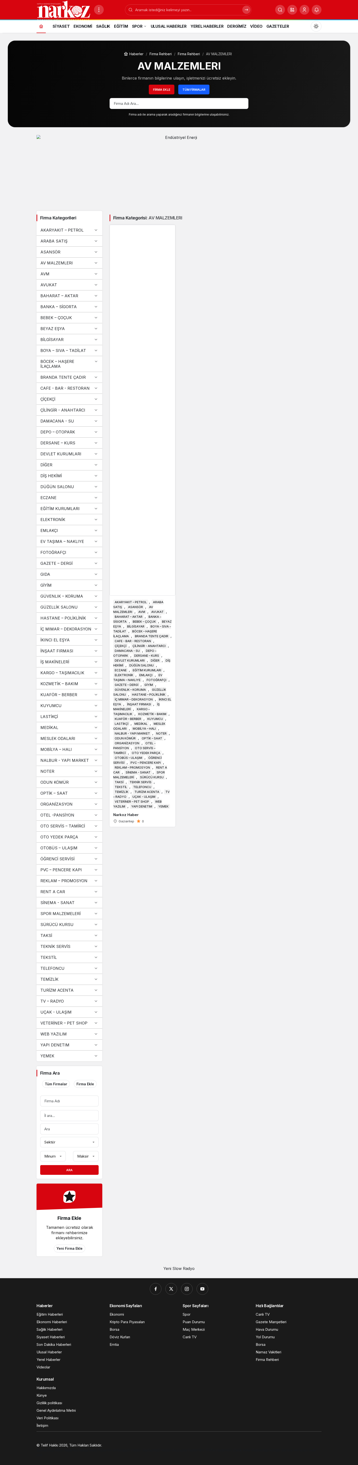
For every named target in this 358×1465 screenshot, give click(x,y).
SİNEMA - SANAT (57, 902)
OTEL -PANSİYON (57, 815)
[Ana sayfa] (41, 26)
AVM (44, 273)
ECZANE (48, 497)
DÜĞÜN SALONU (57, 486)
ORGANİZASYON (56, 804)
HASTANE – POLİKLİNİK (63, 618)
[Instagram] (187, 1289)
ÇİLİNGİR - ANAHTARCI (62, 410)
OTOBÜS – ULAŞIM (58, 847)
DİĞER (46, 464)
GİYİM (46, 585)
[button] (292, 10)
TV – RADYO (52, 1001)
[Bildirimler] (316, 10)
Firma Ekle (161, 89)
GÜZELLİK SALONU (59, 607)
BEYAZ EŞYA (52, 328)
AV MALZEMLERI (56, 263)
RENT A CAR (52, 891)
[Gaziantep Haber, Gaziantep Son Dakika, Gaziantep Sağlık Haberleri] (63, 10)
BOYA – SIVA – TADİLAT (63, 350)
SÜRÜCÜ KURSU (57, 924)
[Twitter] (171, 1289)
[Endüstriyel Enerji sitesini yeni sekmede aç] (179, 170)
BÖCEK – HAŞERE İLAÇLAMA (57, 364)
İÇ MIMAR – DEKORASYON (65, 629)
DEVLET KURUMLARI (60, 453)
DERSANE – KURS (57, 442)
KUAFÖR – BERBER (58, 694)
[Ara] (280, 10)
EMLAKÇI (49, 530)
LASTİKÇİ (49, 716)
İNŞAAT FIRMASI (56, 650)
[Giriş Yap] (304, 10)
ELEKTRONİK (52, 519)
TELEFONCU (52, 968)
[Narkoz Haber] (142, 526)
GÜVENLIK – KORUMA (61, 596)
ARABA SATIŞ (53, 241)
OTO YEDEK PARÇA (59, 837)
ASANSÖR (50, 252)
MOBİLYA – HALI (56, 749)
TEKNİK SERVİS (55, 946)
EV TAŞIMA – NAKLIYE (62, 541)
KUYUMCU (51, 705)
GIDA (45, 574)
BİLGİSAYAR (52, 339)
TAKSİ (46, 935)
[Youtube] (202, 1289)
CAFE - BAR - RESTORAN (65, 388)
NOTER (47, 771)
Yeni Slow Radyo (179, 1268)
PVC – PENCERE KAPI (61, 869)
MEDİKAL (49, 727)
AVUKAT (48, 284)
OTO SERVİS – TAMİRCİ (62, 826)
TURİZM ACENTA (57, 990)
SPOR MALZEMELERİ (60, 913)
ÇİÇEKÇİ (47, 399)
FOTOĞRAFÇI (53, 552)
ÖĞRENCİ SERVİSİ (57, 858)
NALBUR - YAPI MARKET (64, 760)
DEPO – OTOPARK (57, 432)
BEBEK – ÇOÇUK (56, 317)
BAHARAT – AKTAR (59, 295)
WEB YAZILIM (53, 1034)
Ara (69, 1170)
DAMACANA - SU (57, 421)
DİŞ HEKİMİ (51, 475)
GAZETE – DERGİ (56, 563)
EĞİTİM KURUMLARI (60, 508)
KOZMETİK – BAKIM (59, 683)
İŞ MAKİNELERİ (54, 661)
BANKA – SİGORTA (58, 306)
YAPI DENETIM (54, 1045)
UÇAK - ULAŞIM (56, 1012)
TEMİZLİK (49, 979)
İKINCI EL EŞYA (55, 640)
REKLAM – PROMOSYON (63, 880)
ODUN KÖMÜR (54, 782)
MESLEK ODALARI (57, 738)
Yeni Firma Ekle (70, 1248)
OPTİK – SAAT (54, 793)
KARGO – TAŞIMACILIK (62, 672)
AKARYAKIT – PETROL (62, 230)
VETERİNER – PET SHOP (63, 1023)
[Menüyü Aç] (99, 10)
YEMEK (47, 1055)
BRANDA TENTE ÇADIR (63, 377)
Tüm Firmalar (193, 89)
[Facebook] (155, 1289)
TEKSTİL (48, 957)
